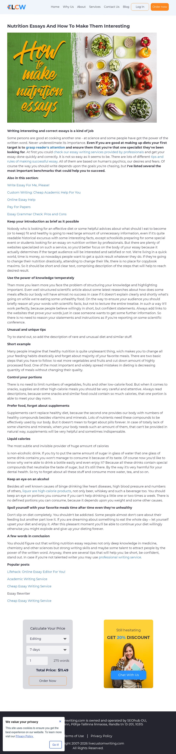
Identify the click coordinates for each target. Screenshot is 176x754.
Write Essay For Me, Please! (28, 185)
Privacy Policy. (25, 736)
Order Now (47, 681)
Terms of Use (74, 736)
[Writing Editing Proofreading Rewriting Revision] (47, 639)
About (81, 6)
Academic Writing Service (27, 579)
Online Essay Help (21, 200)
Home (55, 6)
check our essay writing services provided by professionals (99, 152)
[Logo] (16, 6)
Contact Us (111, 6)
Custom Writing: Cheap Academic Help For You (44, 192)
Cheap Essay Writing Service (29, 586)
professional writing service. (120, 557)
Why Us (68, 6)
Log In (140, 6)
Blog (126, 6)
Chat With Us (128, 675)
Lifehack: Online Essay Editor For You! (36, 572)
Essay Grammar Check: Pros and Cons (37, 214)
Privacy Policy (101, 736)
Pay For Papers (19, 207)
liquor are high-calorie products (46, 491)
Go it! (55, 745)
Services (95, 6)
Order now (159, 6)
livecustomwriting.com (106, 743)
